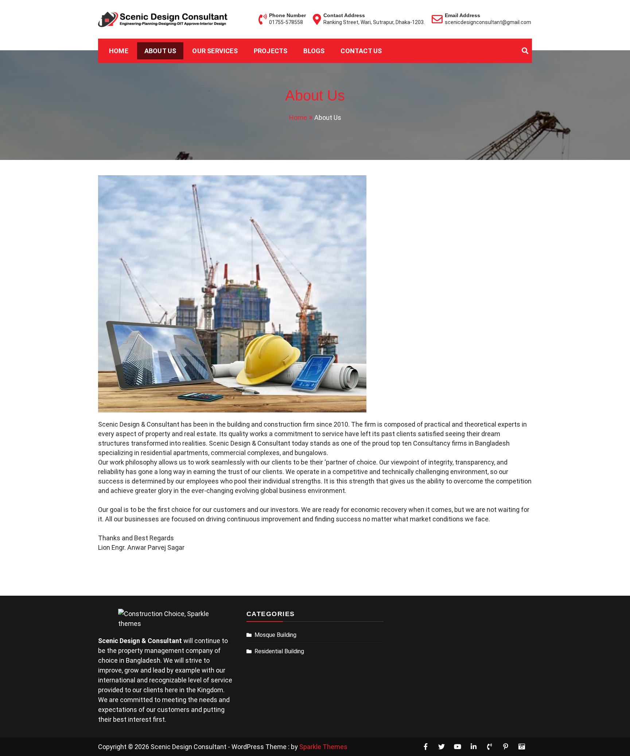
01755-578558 (286, 22)
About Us (160, 51)
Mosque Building (275, 634)
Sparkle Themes (323, 747)
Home (118, 51)
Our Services (214, 51)
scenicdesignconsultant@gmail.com (488, 22)
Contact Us (361, 51)
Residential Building (279, 651)
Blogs (313, 51)
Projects (271, 51)
